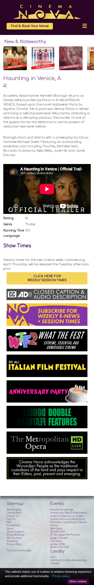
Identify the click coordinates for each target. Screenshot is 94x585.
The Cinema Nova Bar (19, 550)
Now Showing (14, 509)
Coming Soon (14, 513)
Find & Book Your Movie (30, 26)
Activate (54, 563)
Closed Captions (15, 531)
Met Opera (56, 528)
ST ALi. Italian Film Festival (65, 535)
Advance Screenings (61, 509)
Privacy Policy (14, 544)
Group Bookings (15, 535)
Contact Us (13, 516)
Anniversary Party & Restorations (68, 513)
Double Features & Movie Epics (67, 519)
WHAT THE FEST (59, 547)
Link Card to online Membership (68, 560)
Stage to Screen (59, 538)
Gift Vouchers (14, 538)
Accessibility (13, 525)
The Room (56, 541)
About (10, 528)
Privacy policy (61, 576)
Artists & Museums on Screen (67, 516)
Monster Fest (57, 531)
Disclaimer (12, 541)
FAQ (9, 522)
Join (52, 557)
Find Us (11, 519)
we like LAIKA (57, 544)
